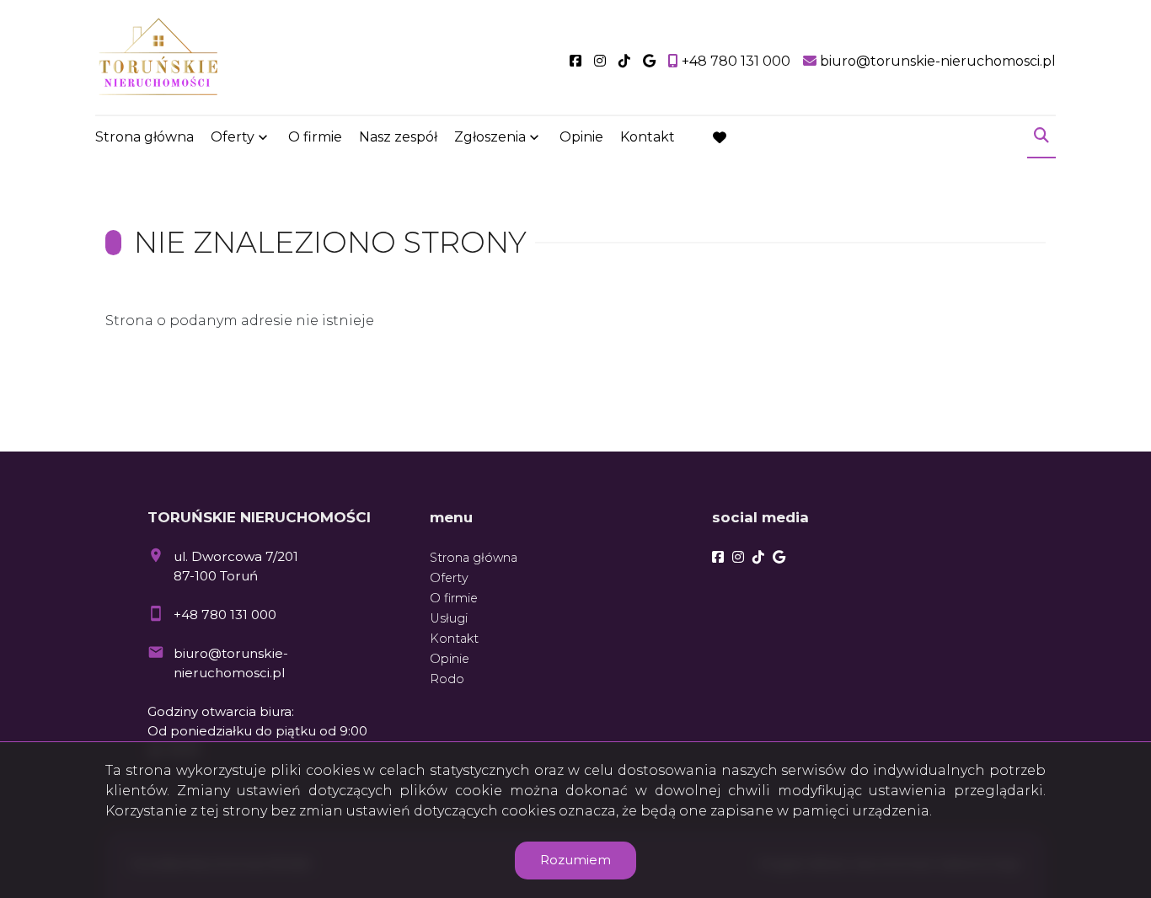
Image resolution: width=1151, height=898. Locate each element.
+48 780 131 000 (225, 615)
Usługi (449, 618)
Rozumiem (575, 860)
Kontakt (647, 137)
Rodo (447, 679)
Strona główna (144, 137)
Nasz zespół (398, 137)
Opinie (581, 137)
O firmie (315, 137)
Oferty (232, 137)
